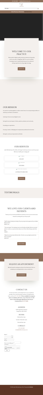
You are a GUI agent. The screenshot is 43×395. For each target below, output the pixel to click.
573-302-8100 (15, 1)
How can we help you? (9, 343)
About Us (21, 68)
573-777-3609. (25, 301)
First (12, 336)
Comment (6, 344)
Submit (7, 350)
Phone (5, 340)
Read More (21, 243)
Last (12, 337)
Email (5, 339)
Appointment (21, 274)
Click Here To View (28, 11)
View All (21, 178)
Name (5, 334)
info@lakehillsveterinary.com (21, 329)
